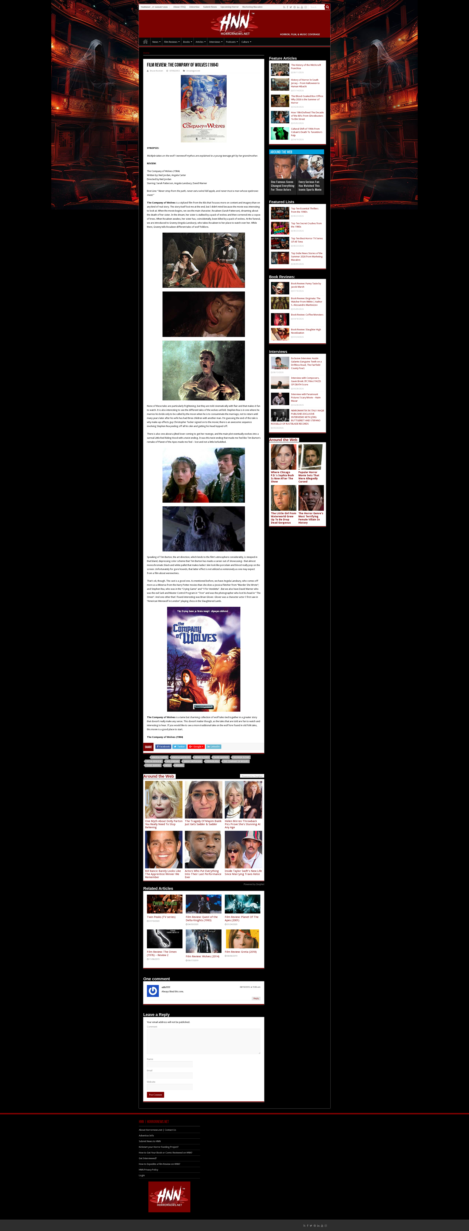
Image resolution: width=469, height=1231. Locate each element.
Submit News (210, 7)
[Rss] (284, 7)
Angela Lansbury (181, 757)
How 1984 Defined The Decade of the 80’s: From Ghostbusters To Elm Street (307, 115)
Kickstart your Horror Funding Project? (159, 1147)
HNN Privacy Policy (148, 1169)
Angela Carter (159, 757)
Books (186, 42)
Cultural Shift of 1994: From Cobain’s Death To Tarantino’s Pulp (306, 132)
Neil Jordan (173, 761)
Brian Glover (202, 757)
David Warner (221, 757)
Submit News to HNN (150, 1141)
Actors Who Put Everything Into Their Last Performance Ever (203, 874)
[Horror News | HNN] (234, 23)
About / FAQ (179, 7)
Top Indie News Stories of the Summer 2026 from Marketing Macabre (307, 256)
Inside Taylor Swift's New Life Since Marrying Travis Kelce (243, 872)
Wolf (168, 765)
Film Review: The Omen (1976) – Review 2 (162, 953)
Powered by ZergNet (254, 884)
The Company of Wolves (236, 761)
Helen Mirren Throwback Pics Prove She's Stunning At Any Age (243, 824)
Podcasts (231, 42)
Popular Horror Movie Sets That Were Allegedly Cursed (308, 477)
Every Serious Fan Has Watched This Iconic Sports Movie (310, 185)
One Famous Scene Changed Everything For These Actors (282, 185)
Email (149, 1070)
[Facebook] (287, 7)
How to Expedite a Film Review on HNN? (159, 1164)
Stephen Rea (212, 761)
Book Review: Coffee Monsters (307, 314)
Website (151, 1081)
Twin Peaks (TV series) (161, 917)
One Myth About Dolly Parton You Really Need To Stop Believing (163, 824)
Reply (256, 998)
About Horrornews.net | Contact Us (157, 1130)
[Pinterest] (294, 7)
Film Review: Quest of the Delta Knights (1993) (202, 918)
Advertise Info (146, 1135)
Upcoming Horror (230, 7)
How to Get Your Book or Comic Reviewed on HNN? (165, 1152)
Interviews (214, 42)
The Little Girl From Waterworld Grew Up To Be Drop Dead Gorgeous (283, 518)
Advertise (194, 7)
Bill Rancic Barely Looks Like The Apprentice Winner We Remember (163, 874)
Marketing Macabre (252, 7)
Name (150, 1059)
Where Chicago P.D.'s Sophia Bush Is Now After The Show (282, 477)
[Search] (327, 7)
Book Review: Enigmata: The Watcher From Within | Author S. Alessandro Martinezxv (306, 301)
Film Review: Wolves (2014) (202, 956)
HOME (145, 41)
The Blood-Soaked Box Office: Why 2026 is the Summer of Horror (307, 99)
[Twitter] (290, 7)
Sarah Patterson (192, 761)
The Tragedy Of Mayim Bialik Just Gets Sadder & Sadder (203, 822)
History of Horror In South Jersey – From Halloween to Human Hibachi (305, 83)
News (155, 42)
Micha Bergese (154, 761)
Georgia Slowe (241, 757)
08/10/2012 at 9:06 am (250, 987)
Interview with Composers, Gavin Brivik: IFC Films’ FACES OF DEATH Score (306, 381)
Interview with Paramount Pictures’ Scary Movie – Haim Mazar (306, 397)
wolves (179, 765)
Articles (199, 42)
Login (142, 1175)
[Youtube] (301, 7)
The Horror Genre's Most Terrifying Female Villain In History (310, 518)
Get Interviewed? (148, 1158)
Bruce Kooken (156, 71)
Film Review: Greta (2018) (241, 951)
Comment (152, 1026)
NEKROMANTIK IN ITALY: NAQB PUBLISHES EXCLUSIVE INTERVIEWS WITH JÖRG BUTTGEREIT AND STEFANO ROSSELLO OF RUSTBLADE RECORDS (297, 417)
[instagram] (305, 7)
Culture (245, 42)
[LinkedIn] (298, 7)
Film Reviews (170, 42)
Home (146, 53)
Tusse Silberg (153, 765)
